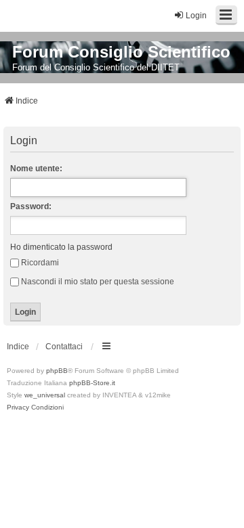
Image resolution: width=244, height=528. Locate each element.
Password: (31, 206)
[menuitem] (18, 407)
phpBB (57, 370)
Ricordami (40, 262)
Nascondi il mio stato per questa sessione (97, 281)
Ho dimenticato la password (61, 247)
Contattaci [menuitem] (64, 346)
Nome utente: (36, 168)
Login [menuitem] (196, 15)
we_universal (44, 395)
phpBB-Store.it (92, 383)
